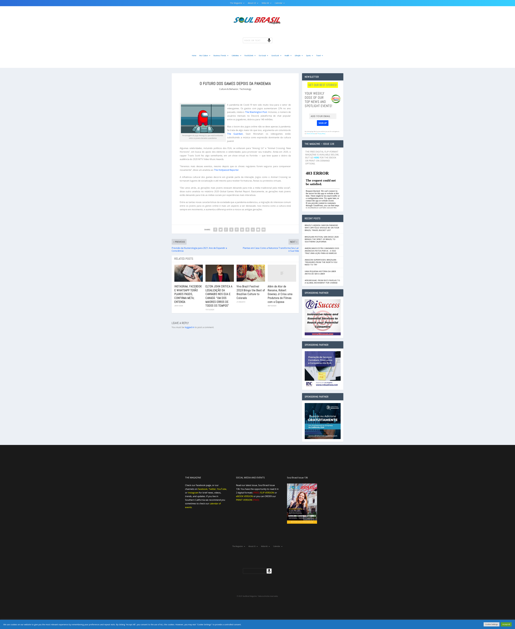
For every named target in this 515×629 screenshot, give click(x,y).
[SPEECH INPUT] (265, 40)
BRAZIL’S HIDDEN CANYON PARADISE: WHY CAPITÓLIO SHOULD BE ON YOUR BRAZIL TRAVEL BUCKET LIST (322, 227)
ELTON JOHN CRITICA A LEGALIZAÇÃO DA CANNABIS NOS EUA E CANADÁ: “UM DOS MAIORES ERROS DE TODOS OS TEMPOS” (218, 295)
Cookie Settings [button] (491, 624)
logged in (189, 327)
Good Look (275, 56)
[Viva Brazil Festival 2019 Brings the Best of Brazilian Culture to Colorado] (251, 273)
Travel (318, 56)
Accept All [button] (506, 624)
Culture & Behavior (228, 89)
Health (287, 56)
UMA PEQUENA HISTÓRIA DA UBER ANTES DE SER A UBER (320, 272)
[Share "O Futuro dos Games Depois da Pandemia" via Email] (258, 229)
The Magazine (236, 3)
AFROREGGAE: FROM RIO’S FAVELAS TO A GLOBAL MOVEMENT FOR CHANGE (322, 281)
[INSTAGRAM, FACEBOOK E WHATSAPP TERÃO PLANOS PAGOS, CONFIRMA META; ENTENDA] (188, 273)
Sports (308, 56)
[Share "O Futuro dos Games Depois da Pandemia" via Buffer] (247, 229)
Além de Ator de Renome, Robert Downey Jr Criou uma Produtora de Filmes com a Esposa (280, 293)
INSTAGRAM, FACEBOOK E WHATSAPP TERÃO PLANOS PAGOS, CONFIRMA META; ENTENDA (188, 293)
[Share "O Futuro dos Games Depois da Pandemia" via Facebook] (215, 229)
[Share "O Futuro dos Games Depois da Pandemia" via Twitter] (220, 229)
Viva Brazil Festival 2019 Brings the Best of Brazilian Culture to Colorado (251, 292)
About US (252, 3)
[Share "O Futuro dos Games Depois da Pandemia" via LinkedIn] (242, 229)
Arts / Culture (203, 56)
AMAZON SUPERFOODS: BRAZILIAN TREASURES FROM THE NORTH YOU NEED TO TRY (321, 262)
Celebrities (235, 56)
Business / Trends (220, 56)
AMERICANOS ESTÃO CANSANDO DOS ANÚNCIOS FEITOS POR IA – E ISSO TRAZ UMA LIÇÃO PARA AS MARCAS (322, 250)
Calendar (278, 3)
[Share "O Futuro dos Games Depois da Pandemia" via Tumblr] (231, 229)
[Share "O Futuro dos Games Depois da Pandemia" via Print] (263, 229)
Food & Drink (248, 56)
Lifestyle (297, 56)
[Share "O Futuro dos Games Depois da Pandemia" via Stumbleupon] (252, 229)
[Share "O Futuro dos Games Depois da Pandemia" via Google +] (226, 229)
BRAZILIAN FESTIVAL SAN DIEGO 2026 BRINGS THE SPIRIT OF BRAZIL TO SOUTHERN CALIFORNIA (322, 239)
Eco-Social (262, 56)
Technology (245, 89)
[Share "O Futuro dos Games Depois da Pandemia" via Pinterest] (236, 229)
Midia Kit (265, 3)
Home (194, 56)
